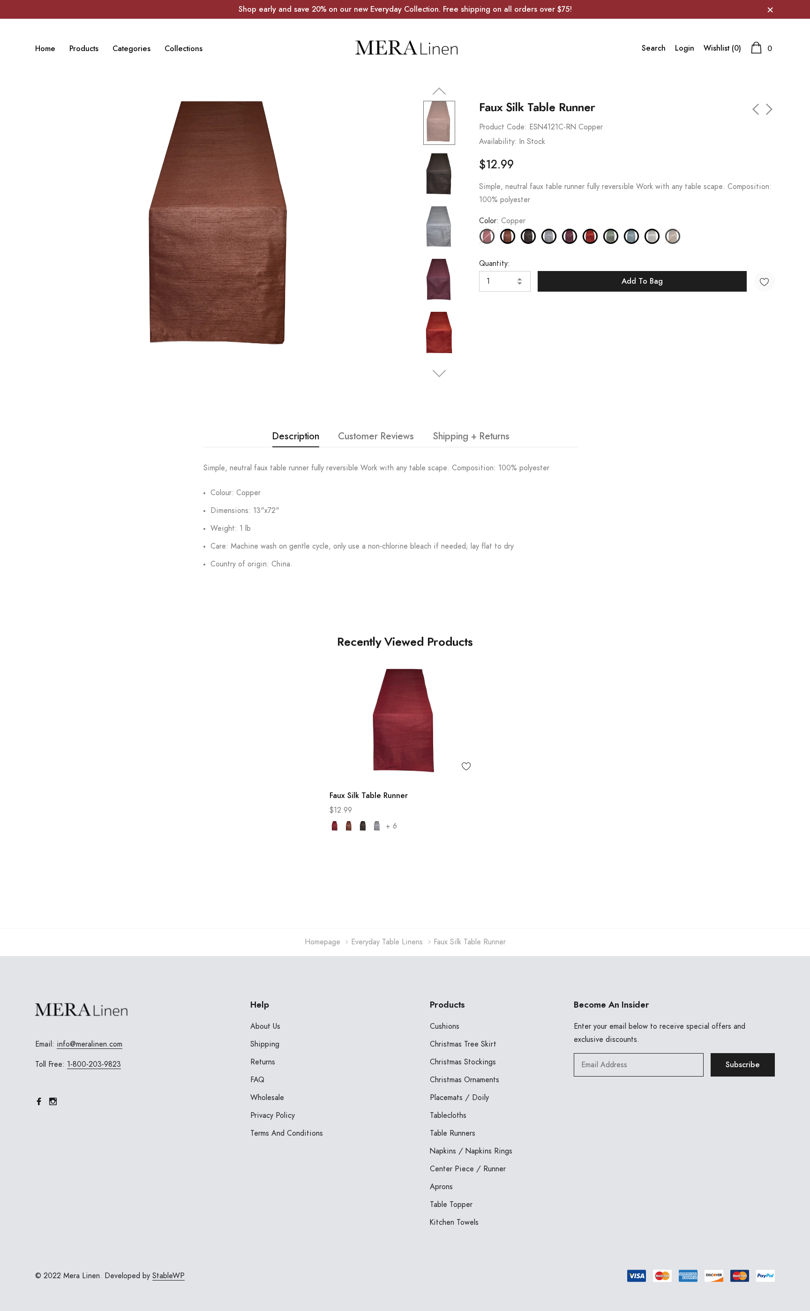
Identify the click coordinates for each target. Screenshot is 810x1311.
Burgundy (335, 826)
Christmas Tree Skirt (463, 1044)
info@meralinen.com (89, 1044)
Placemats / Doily (459, 1097)
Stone (652, 236)
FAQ (257, 1080)
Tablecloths (448, 1115)
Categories (131, 49)
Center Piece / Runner (468, 1169)
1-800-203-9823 (94, 1064)
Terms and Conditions (286, 1133)
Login (684, 48)
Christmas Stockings (463, 1062)
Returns (262, 1062)
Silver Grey (631, 236)
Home (45, 49)
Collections (183, 49)
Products (83, 49)
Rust (590, 236)
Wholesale (267, 1097)
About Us (265, 1026)
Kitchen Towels (454, 1222)
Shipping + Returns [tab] (471, 436)
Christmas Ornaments (464, 1080)
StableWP (168, 1276)
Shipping (264, 1044)
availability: (498, 141)
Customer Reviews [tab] (376, 436)
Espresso (528, 236)
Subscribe (743, 1065)
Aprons (441, 1186)
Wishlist (722, 48)
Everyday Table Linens (387, 942)
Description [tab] (295, 436)
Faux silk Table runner (369, 795)
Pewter (549, 236)
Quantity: (494, 263)
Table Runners (452, 1133)
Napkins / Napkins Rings (471, 1151)
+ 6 (391, 826)
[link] (439, 123)
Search (654, 48)
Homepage (322, 942)
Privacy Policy (272, 1115)
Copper (508, 236)
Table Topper (451, 1204)
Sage (611, 236)
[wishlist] (466, 766)
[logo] (405, 48)
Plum (570, 236)
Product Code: (503, 127)
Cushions (444, 1026)
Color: (502, 221)
